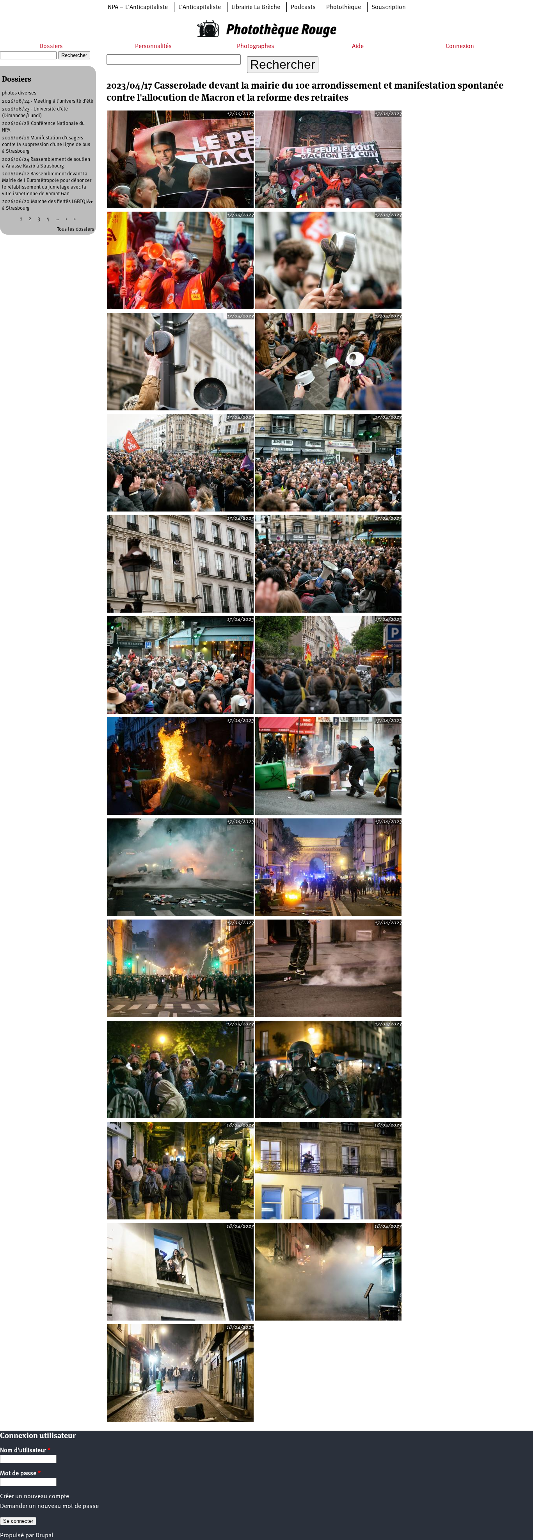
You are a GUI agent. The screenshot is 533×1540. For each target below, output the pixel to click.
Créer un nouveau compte (34, 1497)
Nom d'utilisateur (25, 1450)
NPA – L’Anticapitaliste (138, 7)
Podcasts (303, 7)
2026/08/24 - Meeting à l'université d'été (47, 101)
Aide (358, 46)
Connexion (460, 46)
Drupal (44, 1536)
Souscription (388, 7)
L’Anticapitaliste (199, 7)
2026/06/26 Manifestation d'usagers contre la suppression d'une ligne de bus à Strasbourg (46, 144)
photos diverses (19, 93)
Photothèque (343, 7)
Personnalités (153, 46)
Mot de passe (20, 1473)
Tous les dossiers (75, 229)
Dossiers (51, 46)
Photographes (255, 46)
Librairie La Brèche (255, 7)
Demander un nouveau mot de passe (49, 1506)
